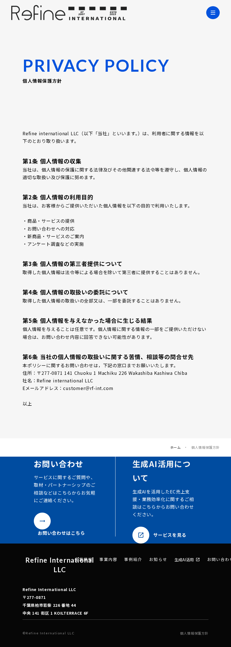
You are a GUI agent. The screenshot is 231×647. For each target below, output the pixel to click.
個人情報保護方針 (194, 633)
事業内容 (108, 559)
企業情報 (84, 559)
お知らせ (158, 559)
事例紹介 (133, 559)
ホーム (175, 447)
